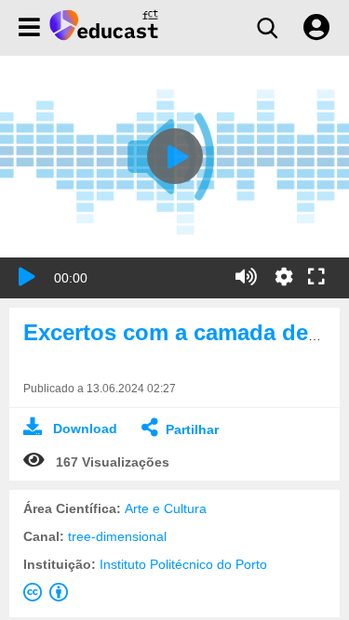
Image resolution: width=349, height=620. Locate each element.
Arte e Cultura (166, 508)
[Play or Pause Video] (27, 277)
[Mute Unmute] (246, 277)
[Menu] (29, 28)
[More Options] (284, 277)
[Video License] (49, 596)
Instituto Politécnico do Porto (183, 564)
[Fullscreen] (316, 278)
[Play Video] (175, 156)
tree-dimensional (117, 536)
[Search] (267, 28)
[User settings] (316, 28)
